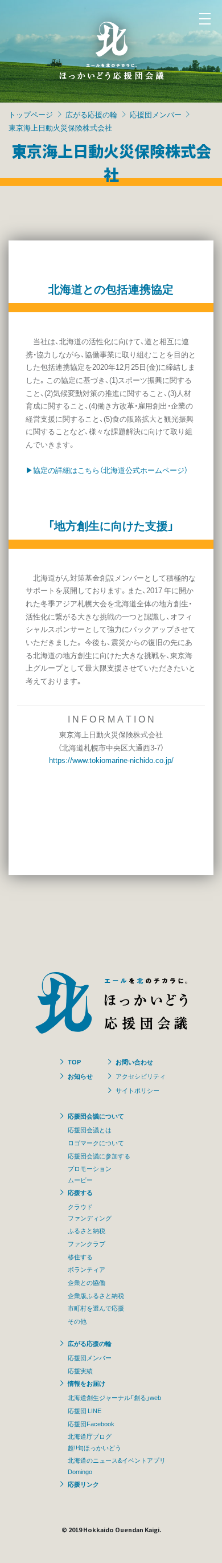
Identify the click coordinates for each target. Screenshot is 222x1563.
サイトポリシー (137, 1090)
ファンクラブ (86, 1243)
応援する (80, 1192)
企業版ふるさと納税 (96, 1295)
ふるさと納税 (86, 1230)
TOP (74, 1061)
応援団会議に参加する (99, 1155)
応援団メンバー (156, 114)
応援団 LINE (84, 1410)
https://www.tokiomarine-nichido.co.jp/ (111, 759)
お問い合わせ (134, 1061)
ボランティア (86, 1269)
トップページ (31, 114)
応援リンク (83, 1483)
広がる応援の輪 (91, 114)
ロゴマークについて (96, 1142)
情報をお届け (86, 1382)
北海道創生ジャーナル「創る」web (114, 1397)
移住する (80, 1256)
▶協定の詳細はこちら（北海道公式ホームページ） (107, 469)
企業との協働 (86, 1282)
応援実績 (80, 1370)
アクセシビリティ (141, 1075)
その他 (77, 1320)
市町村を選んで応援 (96, 1307)
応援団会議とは (90, 1129)
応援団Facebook (91, 1423)
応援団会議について (96, 1115)
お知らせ (80, 1075)
